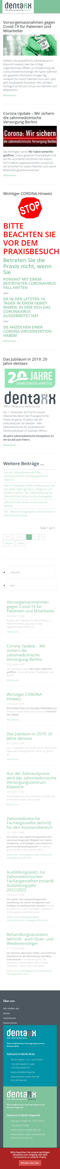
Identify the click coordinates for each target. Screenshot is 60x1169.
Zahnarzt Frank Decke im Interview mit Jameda (25, 504)
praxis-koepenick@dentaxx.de (26, 1129)
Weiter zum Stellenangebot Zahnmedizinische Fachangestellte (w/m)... (29, 972)
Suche (6, 1013)
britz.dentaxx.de (19, 1080)
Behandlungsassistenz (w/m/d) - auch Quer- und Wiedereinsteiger (30, 939)
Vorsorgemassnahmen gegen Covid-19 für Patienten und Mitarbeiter (29, 26)
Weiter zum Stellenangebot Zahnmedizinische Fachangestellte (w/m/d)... (29, 856)
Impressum (9, 1018)
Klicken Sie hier (30, 1163)
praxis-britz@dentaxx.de (23, 1072)
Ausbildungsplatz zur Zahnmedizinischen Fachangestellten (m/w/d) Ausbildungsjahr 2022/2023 (30, 880)
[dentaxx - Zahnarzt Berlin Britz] (21, 1033)
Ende (21, 543)
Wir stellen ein (11, 1008)
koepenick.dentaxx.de (22, 1137)
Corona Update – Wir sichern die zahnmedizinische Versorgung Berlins (28, 117)
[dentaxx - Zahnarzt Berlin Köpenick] (18, 6)
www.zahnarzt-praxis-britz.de (25, 1076)
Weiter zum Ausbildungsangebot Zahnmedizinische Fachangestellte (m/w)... (28, 919)
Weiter (9, 543)
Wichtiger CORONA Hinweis (27, 193)
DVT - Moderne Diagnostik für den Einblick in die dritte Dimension (29, 513)
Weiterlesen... (13, 631)
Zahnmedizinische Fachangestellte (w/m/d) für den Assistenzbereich (29, 823)
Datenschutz (10, 1022)
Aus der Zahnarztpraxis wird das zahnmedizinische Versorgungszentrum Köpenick (26, 476)
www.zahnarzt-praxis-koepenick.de (28, 1134)
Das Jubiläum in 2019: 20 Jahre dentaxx (25, 361)
